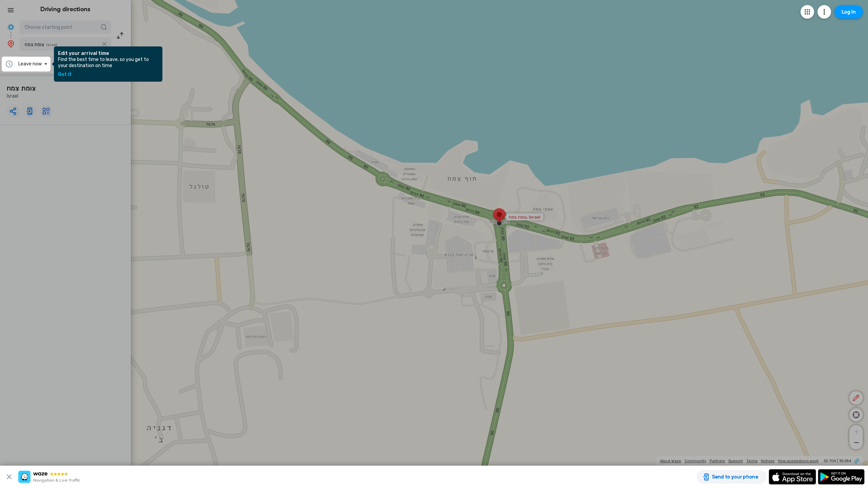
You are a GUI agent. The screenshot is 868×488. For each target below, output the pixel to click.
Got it (65, 74)
